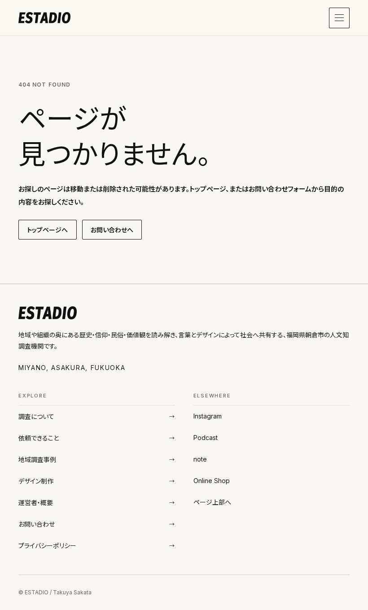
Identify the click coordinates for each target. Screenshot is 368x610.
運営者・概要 (35, 502)
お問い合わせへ (112, 230)
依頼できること (38, 438)
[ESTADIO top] (44, 18)
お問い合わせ (36, 524)
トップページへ (47, 230)
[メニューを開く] (339, 18)
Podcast (205, 437)
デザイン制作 (35, 481)
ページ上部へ (212, 502)
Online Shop (211, 480)
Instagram (207, 416)
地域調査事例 (37, 459)
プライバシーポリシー (47, 545)
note (200, 459)
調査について (36, 416)
